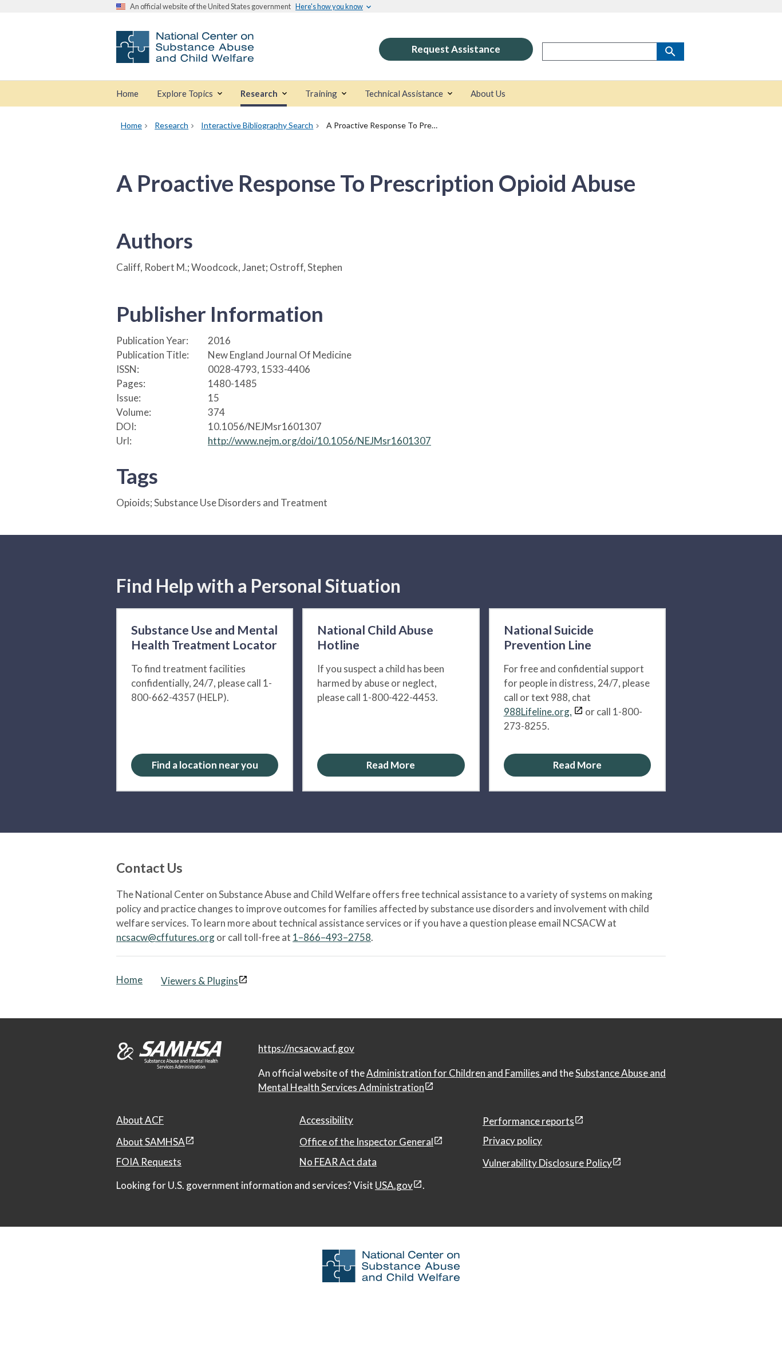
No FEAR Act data (338, 1162)
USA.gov (394, 1185)
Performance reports (528, 1121)
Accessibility (326, 1120)
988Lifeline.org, (538, 712)
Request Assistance (456, 49)
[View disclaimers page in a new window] (578, 712)
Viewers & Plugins (199, 981)
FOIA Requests (148, 1162)
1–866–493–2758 (332, 937)
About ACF (140, 1120)
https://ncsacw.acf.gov (306, 1048)
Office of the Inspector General (366, 1142)
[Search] (670, 51)
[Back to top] (750, 1327)
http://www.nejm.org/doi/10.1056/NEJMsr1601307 (319, 441)
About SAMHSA (150, 1142)
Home (129, 980)
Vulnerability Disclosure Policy (547, 1163)
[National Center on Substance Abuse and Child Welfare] (185, 55)
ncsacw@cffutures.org (165, 937)
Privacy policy (512, 1141)
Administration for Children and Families (454, 1073)
